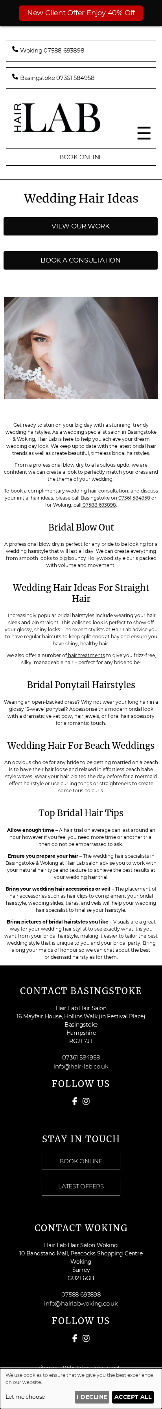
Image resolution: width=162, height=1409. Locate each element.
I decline (92, 1396)
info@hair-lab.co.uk (81, 1066)
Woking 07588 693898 (52, 50)
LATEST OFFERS (81, 1186)
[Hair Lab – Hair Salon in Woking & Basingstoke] (81, 130)
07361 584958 (133, 498)
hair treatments (86, 655)
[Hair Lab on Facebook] (74, 1101)
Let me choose (25, 1396)
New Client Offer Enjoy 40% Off (81, 13)
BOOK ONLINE (81, 157)
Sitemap (48, 1368)
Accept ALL (133, 1396)
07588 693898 (98, 505)
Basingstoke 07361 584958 (57, 77)
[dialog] (81, 1388)
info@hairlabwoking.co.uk (81, 1303)
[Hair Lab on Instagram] (86, 1101)
